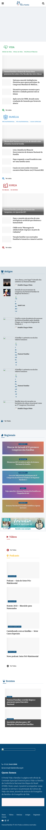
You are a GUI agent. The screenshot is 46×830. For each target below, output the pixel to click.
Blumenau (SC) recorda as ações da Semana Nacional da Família (23, 463)
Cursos (4, 817)
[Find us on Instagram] (5, 820)
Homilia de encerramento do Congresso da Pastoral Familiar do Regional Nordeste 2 (27, 292)
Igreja (9, 696)
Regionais (23, 459)
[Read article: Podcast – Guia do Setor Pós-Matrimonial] (23, 570)
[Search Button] (43, 3)
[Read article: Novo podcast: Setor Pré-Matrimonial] (23, 646)
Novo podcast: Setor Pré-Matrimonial (22, 656)
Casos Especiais (14, 626)
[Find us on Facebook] (7, 820)
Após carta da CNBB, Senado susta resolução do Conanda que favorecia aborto (27, 101)
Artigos (27, 815)
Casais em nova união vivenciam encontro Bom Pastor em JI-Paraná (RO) (28, 169)
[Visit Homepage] (23, 3)
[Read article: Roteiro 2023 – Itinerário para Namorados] (23, 595)
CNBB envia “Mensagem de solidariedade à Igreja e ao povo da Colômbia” (26, 230)
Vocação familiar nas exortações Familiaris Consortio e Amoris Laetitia (28, 238)
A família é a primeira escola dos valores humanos (26, 339)
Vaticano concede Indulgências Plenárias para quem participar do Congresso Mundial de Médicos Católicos (26, 83)
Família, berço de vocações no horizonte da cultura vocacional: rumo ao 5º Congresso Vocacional (28, 403)
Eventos (10, 719)
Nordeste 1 (23, 444)
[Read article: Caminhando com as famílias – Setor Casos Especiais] (23, 620)
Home (4, 815)
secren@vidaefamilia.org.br (13, 768)
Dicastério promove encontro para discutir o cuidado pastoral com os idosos (26, 92)
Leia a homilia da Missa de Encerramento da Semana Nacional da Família (28, 152)
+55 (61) (10, 764)
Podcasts (12, 576)
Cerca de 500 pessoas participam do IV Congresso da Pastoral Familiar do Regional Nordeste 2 (23, 478)
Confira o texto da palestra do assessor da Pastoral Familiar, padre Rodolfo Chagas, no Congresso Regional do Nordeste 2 (28, 321)
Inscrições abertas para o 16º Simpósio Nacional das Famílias (20, 723)
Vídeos (11, 815)
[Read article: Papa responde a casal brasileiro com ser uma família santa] (6, 161)
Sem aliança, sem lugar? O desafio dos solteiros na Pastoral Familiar (28, 281)
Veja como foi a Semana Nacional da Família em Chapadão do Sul (23, 492)
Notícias (19, 815)
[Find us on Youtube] (2, 820)
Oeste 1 (23, 488)
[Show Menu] (3, 3)
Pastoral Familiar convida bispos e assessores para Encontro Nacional (21, 702)
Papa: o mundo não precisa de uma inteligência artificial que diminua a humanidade (27, 220)
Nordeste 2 (23, 472)
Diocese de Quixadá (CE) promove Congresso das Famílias (23, 448)
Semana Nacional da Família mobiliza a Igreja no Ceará (23, 507)
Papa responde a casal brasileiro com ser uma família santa (27, 160)
